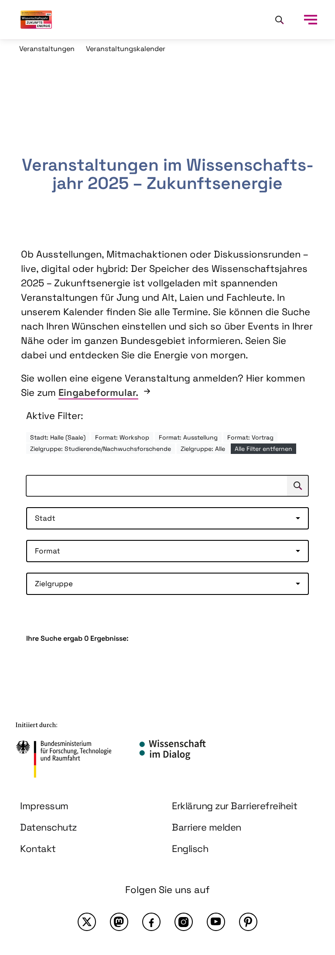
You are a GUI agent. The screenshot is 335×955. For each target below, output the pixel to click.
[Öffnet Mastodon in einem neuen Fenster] (119, 922)
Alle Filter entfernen (263, 449)
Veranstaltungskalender (125, 48)
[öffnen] (310, 19)
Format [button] (47, 551)
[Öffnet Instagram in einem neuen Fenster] (183, 922)
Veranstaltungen (47, 48)
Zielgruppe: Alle (203, 449)
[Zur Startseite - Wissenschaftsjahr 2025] (36, 20)
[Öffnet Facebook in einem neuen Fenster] (151, 922)
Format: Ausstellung (188, 437)
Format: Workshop (122, 437)
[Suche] (279, 19)
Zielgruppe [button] (54, 583)
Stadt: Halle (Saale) (57, 437)
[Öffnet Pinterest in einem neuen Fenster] (248, 922)
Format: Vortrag (250, 437)
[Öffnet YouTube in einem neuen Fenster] (216, 922)
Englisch (190, 848)
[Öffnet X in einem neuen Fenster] (87, 922)
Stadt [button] (45, 518)
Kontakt (38, 848)
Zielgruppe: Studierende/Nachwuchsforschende (100, 449)
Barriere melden (206, 827)
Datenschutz (48, 827)
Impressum (44, 806)
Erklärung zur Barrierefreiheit (234, 806)
